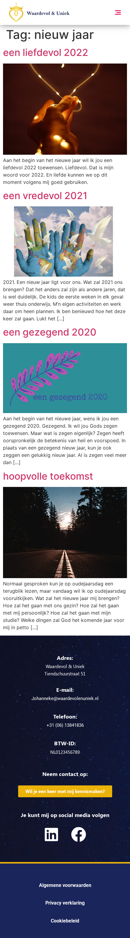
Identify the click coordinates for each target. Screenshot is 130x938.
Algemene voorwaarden (65, 885)
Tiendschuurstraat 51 (65, 674)
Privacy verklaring (65, 903)
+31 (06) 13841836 (65, 725)
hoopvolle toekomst (48, 476)
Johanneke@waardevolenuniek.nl (65, 698)
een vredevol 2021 (45, 196)
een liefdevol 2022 (45, 52)
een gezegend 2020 (49, 332)
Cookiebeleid (65, 921)
